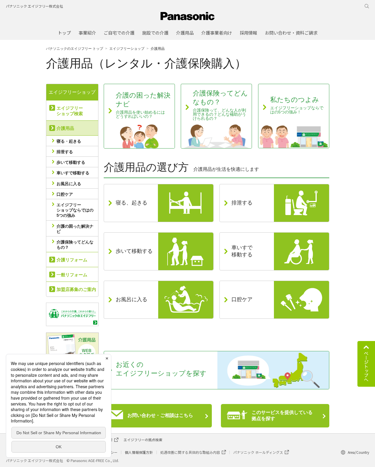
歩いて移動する (71, 162)
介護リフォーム (72, 259)
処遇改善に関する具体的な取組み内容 (190, 452)
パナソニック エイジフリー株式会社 (34, 6)
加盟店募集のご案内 (76, 289)
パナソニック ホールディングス (258, 452)
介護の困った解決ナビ (75, 229)
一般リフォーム (72, 274)
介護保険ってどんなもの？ (75, 245)
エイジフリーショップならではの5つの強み (75, 210)
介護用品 (65, 128)
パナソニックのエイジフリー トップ (74, 49)
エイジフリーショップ (126, 49)
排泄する (65, 151)
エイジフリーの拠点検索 (143, 439)
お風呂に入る (69, 183)
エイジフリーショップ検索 (70, 110)
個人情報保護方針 (139, 452)
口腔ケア (65, 194)
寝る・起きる (69, 141)
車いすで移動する (73, 173)
